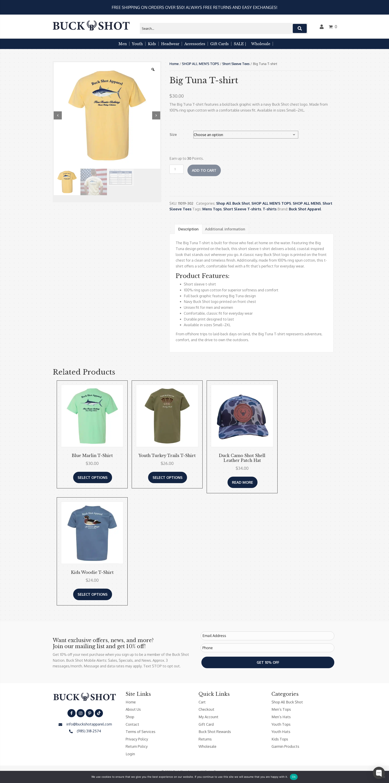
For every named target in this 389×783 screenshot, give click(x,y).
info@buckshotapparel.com (89, 724)
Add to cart (204, 170)
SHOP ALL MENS (307, 203)
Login (130, 754)
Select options (93, 477)
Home (174, 64)
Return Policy (137, 746)
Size (173, 134)
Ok (294, 776)
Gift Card (206, 724)
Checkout (206, 709)
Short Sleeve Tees (236, 64)
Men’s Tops (281, 709)
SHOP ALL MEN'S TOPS (200, 64)
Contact (132, 724)
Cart (202, 702)
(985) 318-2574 (89, 731)
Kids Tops (279, 739)
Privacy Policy (137, 739)
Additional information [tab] (225, 229)
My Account (208, 717)
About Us (133, 709)
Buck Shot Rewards (215, 731)
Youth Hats (280, 731)
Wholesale (207, 746)
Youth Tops (281, 724)
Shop (130, 717)
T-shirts (270, 209)
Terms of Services (140, 731)
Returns (205, 739)
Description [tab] (188, 229)
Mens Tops (212, 209)
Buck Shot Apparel (305, 209)
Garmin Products (285, 746)
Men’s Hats (281, 717)
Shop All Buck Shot (233, 203)
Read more (242, 482)
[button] (300, 28)
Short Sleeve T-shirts (242, 209)
